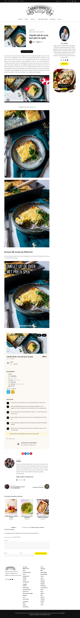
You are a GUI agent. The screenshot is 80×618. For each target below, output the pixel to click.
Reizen (26, 19)
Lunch (37, 31)
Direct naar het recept (26, 51)
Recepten (20, 19)
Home (5, 1)
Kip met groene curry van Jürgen (27, 516)
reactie (34, 433)
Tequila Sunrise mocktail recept (11, 516)
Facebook (20, 480)
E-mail (21, 553)
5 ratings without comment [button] (37, 527)
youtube (75, 1)
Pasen (24, 605)
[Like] (23, 453)
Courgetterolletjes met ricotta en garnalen (43, 516)
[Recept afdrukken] (39, 335)
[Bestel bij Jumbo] (13, 392)
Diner (34, 31)
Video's (30, 31)
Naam (5, 553)
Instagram (22, 480)
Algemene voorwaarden (34, 614)
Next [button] (48, 496)
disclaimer (63, 613)
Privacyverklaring (43, 614)
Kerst (24, 603)
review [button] (31, 445)
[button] (44, 335)
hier (21, 107)
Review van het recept (8, 537)
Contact (22, 1)
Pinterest (25, 480)
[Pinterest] (31, 453)
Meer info (64, 63)
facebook (67, 1)
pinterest (72, 1)
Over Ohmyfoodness (13, 1)
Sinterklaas (25, 606)
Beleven (33, 19)
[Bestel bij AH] (8, 392)
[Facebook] (25, 453)
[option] (11, 509)
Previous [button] (45, 496)
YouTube (17, 480)
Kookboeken (53, 19)
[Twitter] (28, 453)
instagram (70, 1)
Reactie (6, 540)
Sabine (34, 42)
